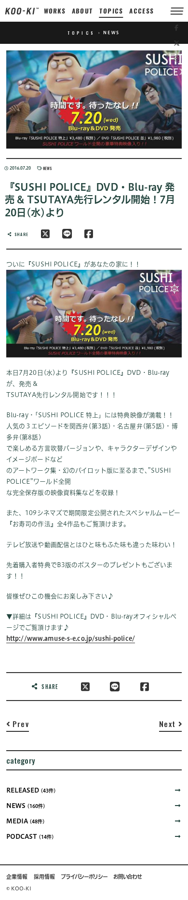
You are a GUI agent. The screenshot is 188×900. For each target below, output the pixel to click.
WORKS (54, 10)
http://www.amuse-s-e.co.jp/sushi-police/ (70, 638)
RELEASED (31, 790)
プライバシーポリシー (84, 876)
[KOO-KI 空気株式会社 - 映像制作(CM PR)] (22, 10)
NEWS (47, 168)
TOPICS (111, 10)
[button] (17, 726)
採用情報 (44, 876)
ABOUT (83, 10)
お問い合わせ (127, 876)
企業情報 (16, 876)
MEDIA (25, 821)
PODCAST (30, 837)
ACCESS (141, 10)
